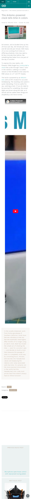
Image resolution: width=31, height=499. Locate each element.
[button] (29, 1)
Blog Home (5, 10)
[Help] (27, 495)
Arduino (13, 390)
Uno (9, 387)
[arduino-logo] (4, 6)
